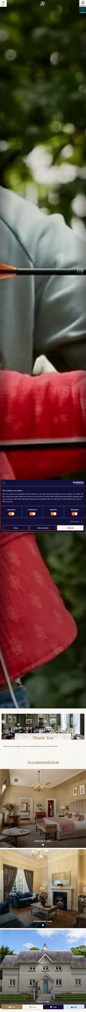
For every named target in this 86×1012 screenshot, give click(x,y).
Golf (55, 1007)
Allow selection (43, 528)
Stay (13, 1007)
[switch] (32, 513)
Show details (74, 521)
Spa (75, 1007)
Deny (16, 528)
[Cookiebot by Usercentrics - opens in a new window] (74, 483)
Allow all (70, 528)
